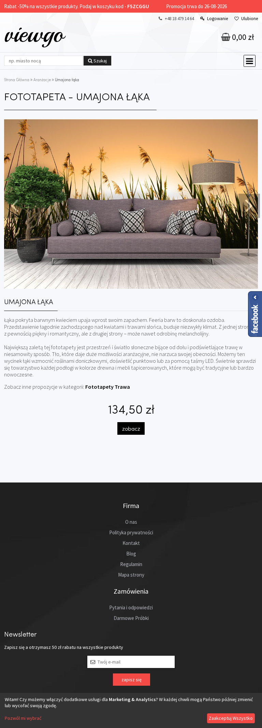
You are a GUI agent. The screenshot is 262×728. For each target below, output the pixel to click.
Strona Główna (16, 79)
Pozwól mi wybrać (23, 718)
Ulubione (249, 18)
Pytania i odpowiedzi (131, 607)
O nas (131, 522)
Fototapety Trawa (107, 386)
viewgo (34, 34)
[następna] (248, 205)
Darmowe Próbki (131, 618)
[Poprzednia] (14, 205)
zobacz (131, 428)
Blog (131, 553)
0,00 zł (242, 37)
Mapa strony (131, 574)
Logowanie (217, 18)
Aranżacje (42, 79)
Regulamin (131, 564)
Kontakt (131, 543)
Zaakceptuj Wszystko (231, 718)
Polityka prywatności (131, 532)
